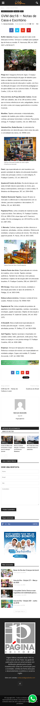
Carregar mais (19, 611)
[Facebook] (20, 684)
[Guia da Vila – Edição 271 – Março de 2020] (7, 583)
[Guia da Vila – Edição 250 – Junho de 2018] (7, 604)
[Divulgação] (33, 440)
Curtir (35, 524)
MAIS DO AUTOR (8, 431)
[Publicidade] (20, 362)
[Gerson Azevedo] (7, 440)
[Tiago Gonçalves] (7, 594)
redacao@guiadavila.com (26, 678)
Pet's (22, 11)
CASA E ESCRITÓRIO (7, 11)
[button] (37, 3)
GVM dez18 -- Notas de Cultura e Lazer (9, 390)
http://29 (20, 415)
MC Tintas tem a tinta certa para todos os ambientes (32, 447)
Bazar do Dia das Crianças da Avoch (26, 570)
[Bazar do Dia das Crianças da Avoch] (7, 573)
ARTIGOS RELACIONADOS (11, 428)
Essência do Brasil (32, 389)
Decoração (16, 11)
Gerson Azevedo (8, 24)
